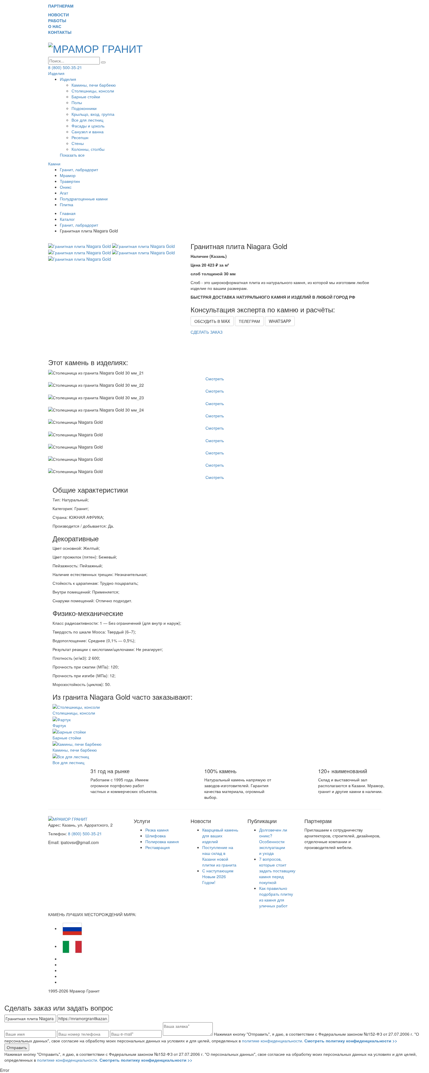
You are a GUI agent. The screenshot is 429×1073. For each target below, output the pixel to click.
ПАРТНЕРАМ (61, 6)
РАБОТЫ (59, 20)
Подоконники (84, 108)
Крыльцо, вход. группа (93, 114)
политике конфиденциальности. (319, 1041)
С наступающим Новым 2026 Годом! (217, 876)
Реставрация (157, 847)
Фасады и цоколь (88, 126)
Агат (64, 193)
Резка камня (157, 830)
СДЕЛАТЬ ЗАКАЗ (206, 332)
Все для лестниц (87, 120)
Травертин (70, 181)
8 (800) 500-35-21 (65, 67)
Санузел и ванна (88, 131)
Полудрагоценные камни (84, 199)
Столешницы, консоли (93, 91)
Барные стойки (86, 96)
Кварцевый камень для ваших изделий (220, 835)
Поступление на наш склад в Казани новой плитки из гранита (219, 856)
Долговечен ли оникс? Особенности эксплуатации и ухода (273, 841)
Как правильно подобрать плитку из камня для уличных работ (276, 897)
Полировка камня (162, 841)
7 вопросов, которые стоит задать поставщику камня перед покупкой (277, 870)
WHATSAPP (280, 321)
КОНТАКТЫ (62, 32)
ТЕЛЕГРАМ (249, 321)
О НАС (57, 26)
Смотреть (214, 378)
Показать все (72, 155)
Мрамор (68, 175)
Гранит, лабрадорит (79, 169)
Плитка (66, 204)
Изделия (56, 73)
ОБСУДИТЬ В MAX (212, 321)
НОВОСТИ (61, 14)
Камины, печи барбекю (94, 85)
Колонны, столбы (88, 149)
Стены (78, 143)
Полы (77, 102)
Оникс (66, 187)
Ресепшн (80, 137)
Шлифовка (155, 836)
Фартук (59, 725)
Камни (54, 164)
